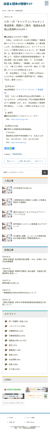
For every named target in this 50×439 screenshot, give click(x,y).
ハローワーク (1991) (17, 326)
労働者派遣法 (19, 10)
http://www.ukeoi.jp (18, 142)
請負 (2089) (13, 364)
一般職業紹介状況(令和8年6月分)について (19, 293)
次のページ (39, 161)
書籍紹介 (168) (15, 350)
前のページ (11, 161)
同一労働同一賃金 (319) (18, 321)
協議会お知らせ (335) (17, 340)
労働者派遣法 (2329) (17, 336)
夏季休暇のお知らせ (10, 283)
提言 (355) (13, 345)
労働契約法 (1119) (16, 331)
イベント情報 (30, 417)
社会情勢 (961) (15, 360)
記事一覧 (10, 10)
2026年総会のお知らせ (22, 188)
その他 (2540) (14, 369)
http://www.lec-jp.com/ (19, 119)
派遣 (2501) (13, 355)
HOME (4, 10)
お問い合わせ (30, 422)
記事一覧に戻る (24, 161)
